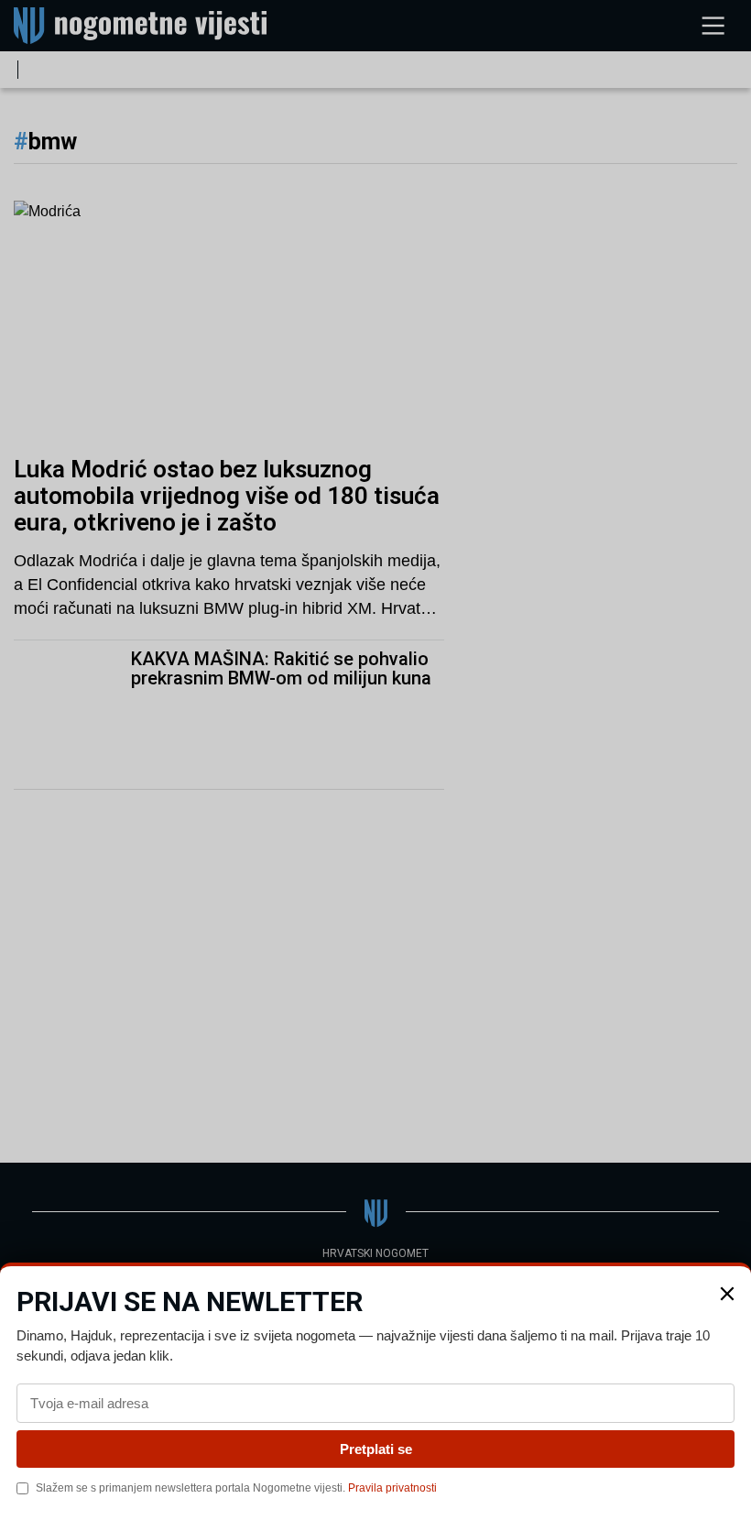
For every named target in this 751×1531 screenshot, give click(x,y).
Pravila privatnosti (392, 1488)
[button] (727, 1293)
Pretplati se (376, 1449)
